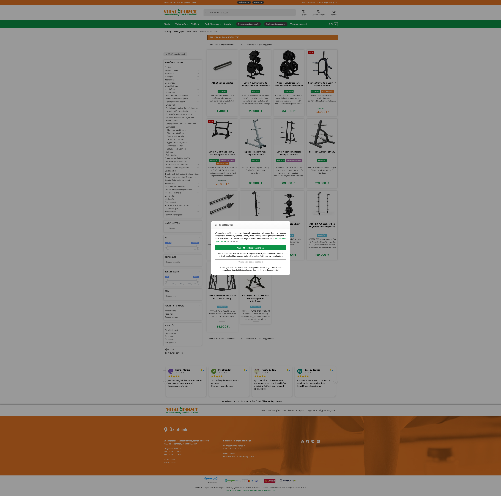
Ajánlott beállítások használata (250, 248)
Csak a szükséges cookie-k (250, 262)
